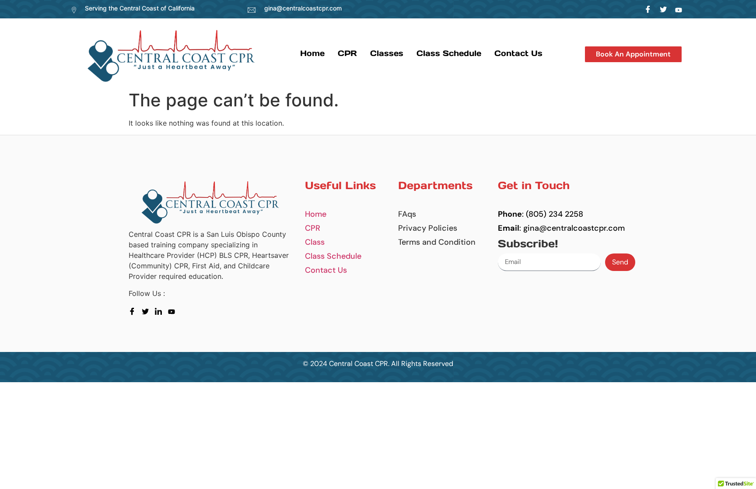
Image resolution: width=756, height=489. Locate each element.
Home (312, 53)
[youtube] (173, 311)
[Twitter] (663, 9)
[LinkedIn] (678, 9)
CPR (347, 53)
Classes (386, 53)
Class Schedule (448, 53)
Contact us (518, 53)
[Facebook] (648, 9)
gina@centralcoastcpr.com (303, 8)
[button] (633, 54)
